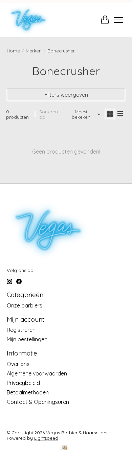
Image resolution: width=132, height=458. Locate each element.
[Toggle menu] (118, 20)
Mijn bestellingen (27, 339)
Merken (34, 50)
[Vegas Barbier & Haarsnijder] (28, 20)
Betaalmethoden (28, 392)
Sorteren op (48, 114)
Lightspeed (46, 438)
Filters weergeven (66, 94)
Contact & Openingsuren (38, 401)
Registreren (21, 329)
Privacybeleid (23, 383)
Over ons (18, 364)
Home (13, 50)
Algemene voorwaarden (37, 373)
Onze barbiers (24, 305)
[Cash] (65, 448)
